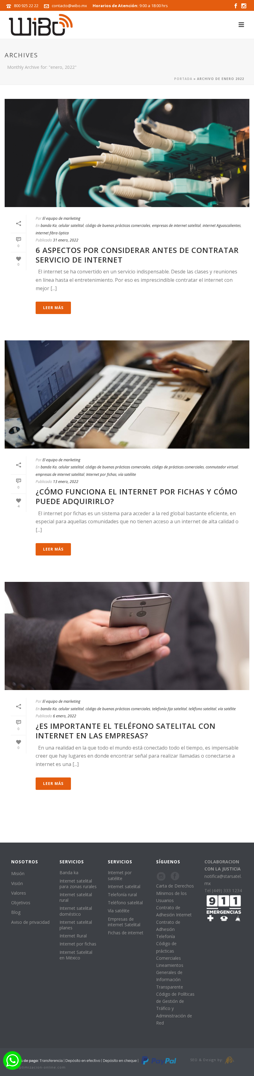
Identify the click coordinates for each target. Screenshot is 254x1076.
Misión (17, 873)
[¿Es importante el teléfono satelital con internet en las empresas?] (127, 636)
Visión (17, 883)
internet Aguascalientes (222, 225)
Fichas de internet (125, 933)
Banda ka (68, 872)
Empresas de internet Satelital (124, 922)
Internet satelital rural (75, 897)
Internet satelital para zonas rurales (78, 883)
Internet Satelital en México (75, 955)
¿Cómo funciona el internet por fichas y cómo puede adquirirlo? (137, 496)
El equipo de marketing (61, 218)
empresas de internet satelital (176, 225)
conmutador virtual (222, 467)
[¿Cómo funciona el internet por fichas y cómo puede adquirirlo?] (127, 394)
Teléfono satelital (125, 903)
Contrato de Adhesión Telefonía (168, 929)
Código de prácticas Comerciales (168, 951)
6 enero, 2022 (64, 716)
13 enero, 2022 (65, 481)
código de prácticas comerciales (178, 467)
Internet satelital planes (75, 925)
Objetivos (20, 903)
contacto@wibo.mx (69, 5)
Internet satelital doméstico (75, 911)
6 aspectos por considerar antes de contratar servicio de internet (137, 255)
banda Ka (49, 225)
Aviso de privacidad (30, 922)
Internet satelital (124, 886)
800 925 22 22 (26, 5)
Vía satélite (118, 911)
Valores (18, 893)
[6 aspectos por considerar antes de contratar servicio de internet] (127, 153)
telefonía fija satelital (169, 708)
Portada (183, 79)
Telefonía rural (122, 894)
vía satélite (127, 474)
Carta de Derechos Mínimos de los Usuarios (175, 893)
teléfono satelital (202, 708)
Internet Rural (73, 936)
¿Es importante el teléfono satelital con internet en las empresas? (126, 731)
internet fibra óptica (52, 233)
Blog (15, 912)
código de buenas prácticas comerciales (117, 225)
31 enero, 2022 (65, 240)
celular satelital (71, 225)
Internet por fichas (101, 474)
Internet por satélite (120, 875)
